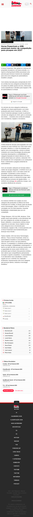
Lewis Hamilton (9, 335)
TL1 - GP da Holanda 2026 (10, 385)
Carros (16, 455)
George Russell (9, 333)
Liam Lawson (8, 350)
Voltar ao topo (16, 403)
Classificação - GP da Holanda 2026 (12, 369)
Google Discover (21, 98)
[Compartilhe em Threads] (28, 65)
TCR (16, 444)
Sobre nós (16, 462)
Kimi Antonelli (8, 330)
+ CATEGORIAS (16, 458)
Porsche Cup (16, 448)
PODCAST (16, 483)
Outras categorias (7, 42)
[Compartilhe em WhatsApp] (3, 65)
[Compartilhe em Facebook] (8, 65)
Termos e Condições (16, 500)
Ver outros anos (19, 390)
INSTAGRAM (16, 476)
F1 (16, 412)
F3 (16, 434)
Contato (16, 466)
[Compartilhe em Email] (13, 65)
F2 (16, 430)
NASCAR (16, 441)
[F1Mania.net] (16, 4)
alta (15, 181)
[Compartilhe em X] (18, 65)
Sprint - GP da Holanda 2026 (10, 374)
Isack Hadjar (8, 347)
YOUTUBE (16, 469)
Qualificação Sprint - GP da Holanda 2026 (14, 380)
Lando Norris (8, 338)
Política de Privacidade (16, 496)
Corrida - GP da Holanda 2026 (11, 364)
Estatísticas (16, 426)
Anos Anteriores (16, 423)
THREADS (16, 480)
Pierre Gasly (8, 352)
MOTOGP (16, 437)
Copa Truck (16, 451)
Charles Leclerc (9, 340)
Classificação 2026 (16, 419)
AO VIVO (16, 409)
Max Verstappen (9, 343)
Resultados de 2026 (8, 390)
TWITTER (16, 473)
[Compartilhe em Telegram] (23, 65)
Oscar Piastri (8, 345)
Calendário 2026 (16, 416)
